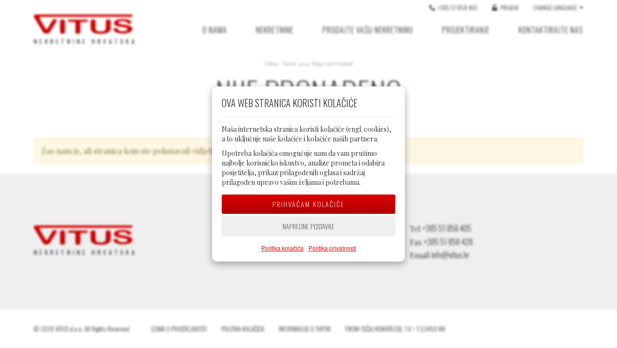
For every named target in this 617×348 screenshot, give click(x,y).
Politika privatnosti (332, 248)
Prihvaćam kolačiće (308, 204)
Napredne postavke (308, 226)
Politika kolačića (282, 248)
